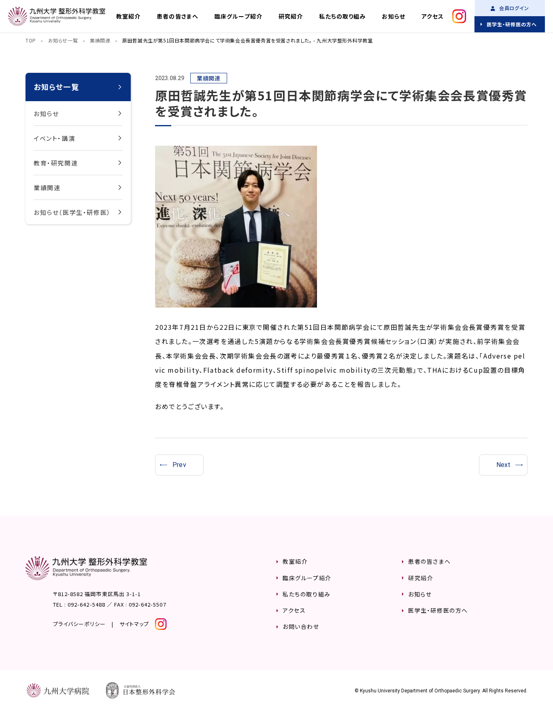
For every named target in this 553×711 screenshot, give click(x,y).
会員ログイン (514, 7)
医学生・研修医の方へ (512, 24)
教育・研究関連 (56, 163)
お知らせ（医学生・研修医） (72, 212)
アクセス (432, 16)
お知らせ (393, 16)
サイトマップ (134, 624)
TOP (31, 40)
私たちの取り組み (342, 16)
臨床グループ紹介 (238, 16)
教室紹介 (128, 16)
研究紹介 (291, 16)
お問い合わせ (301, 626)
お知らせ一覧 (63, 40)
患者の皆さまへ (177, 16)
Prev (179, 465)
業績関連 (100, 40)
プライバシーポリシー (79, 624)
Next (503, 465)
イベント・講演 (54, 138)
